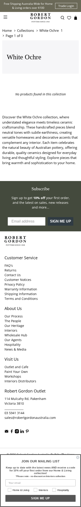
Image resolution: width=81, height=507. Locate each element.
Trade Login (66, 6)
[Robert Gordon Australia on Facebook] (12, 432)
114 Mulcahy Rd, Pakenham (25, 399)
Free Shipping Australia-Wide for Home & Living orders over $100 (28, 6)
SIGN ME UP (60, 221)
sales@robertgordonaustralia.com (30, 417)
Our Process (13, 316)
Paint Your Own (16, 371)
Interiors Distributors (20, 381)
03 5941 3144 (14, 413)
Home (7, 30)
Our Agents (13, 340)
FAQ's (8, 265)
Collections (25, 30)
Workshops (12, 376)
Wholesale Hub (15, 335)
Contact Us (12, 275)
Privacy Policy (14, 284)
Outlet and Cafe (16, 367)
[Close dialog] (78, 457)
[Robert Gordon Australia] (40, 17)
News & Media (15, 349)
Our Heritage (14, 325)
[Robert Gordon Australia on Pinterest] (27, 432)
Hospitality (12, 344)
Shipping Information (20, 294)
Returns (10, 270)
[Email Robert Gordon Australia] (6, 432)
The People (12, 321)
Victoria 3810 (14, 403)
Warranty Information (20, 289)
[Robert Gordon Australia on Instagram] (17, 432)
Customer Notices (17, 280)
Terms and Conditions (21, 298)
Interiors (10, 330)
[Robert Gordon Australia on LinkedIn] (22, 432)
